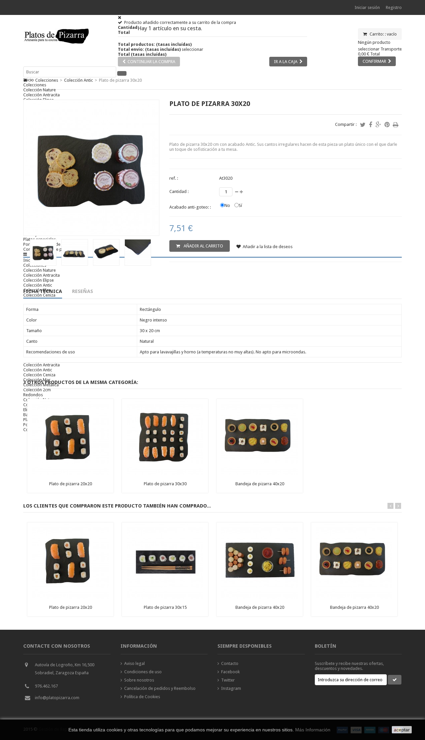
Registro (394, 7)
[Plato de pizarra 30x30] (165, 473)
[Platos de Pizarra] (56, 46)
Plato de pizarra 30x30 (165, 483)
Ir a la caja (286, 61)
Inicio (28, 79)
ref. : (173, 178)
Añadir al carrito (203, 245)
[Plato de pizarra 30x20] (43, 264)
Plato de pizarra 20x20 (70, 483)
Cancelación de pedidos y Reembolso (160, 688)
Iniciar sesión (367, 7)
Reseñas (82, 291)
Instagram (231, 688)
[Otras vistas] (25, 251)
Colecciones (34, 84)
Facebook (230, 671)
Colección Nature (39, 89)
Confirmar (374, 61)
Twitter (228, 680)
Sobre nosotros (139, 680)
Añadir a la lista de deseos (268, 246)
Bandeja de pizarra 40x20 (259, 483)
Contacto (229, 663)
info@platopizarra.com (57, 697)
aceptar (402, 729)
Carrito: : (383, 34)
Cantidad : (179, 191)
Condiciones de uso (143, 671)
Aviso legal (134, 663)
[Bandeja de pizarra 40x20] (259, 473)
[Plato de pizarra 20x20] (70, 473)
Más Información (312, 729)
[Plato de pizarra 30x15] (165, 597)
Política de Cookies (142, 696)
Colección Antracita (41, 94)
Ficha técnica (42, 291)
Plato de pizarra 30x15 (165, 607)
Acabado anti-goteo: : (190, 207)
